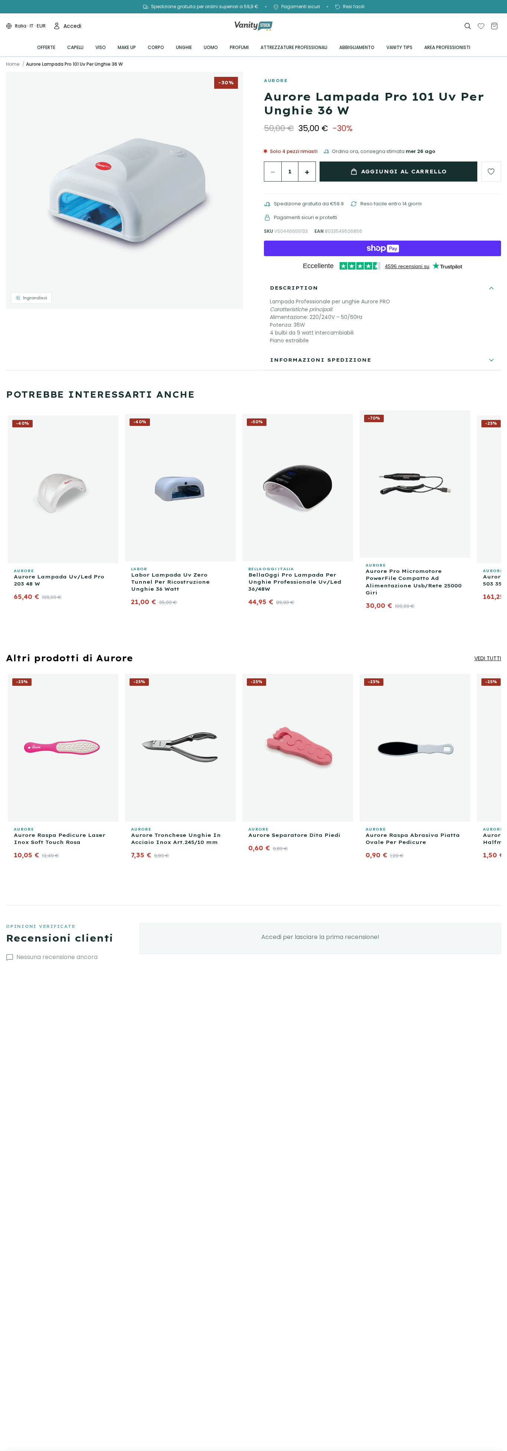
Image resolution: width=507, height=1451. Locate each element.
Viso (100, 47)
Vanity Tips (399, 47)
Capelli (75, 47)
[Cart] (494, 26)
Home (12, 64)
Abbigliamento (356, 47)
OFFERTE (46, 47)
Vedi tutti (487, 658)
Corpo (156, 47)
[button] (124, 190)
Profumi (239, 47)
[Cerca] (467, 26)
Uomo (211, 47)
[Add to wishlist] (491, 172)
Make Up (127, 47)
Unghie (184, 47)
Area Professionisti (447, 47)
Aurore (276, 80)
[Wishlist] (481, 26)
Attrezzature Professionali (294, 47)
